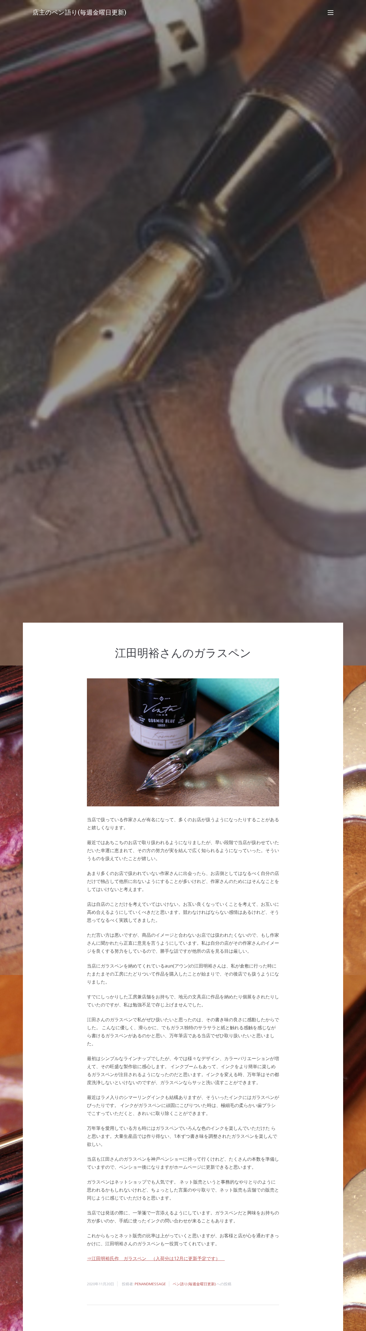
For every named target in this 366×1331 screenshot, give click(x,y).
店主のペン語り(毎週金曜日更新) (79, 12)
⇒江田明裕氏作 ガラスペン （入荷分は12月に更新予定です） (156, 1258)
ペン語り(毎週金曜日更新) (194, 1283)
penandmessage (150, 1283)
